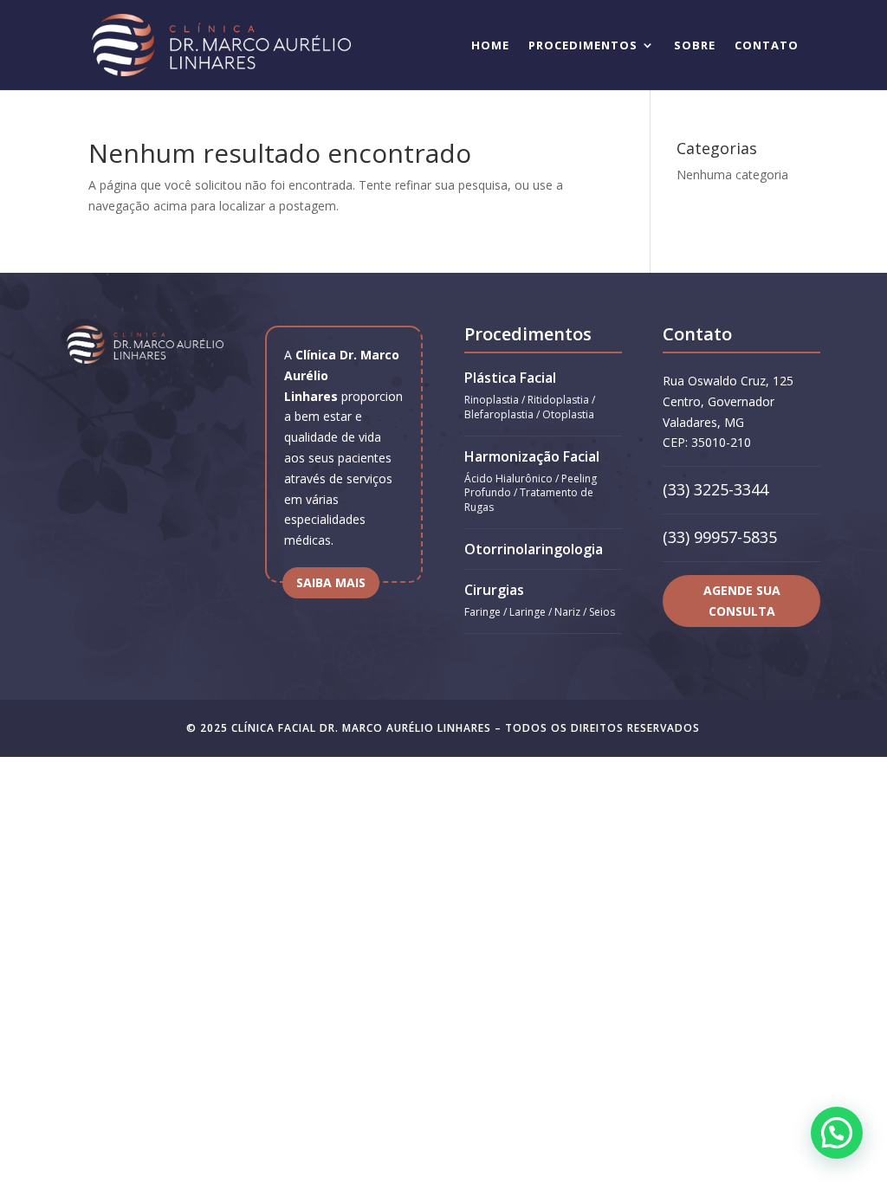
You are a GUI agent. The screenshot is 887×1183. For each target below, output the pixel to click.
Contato (767, 46)
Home (490, 46)
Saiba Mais (331, 582)
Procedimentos (583, 46)
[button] (837, 1133)
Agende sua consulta (741, 600)
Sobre (694, 46)
